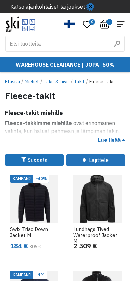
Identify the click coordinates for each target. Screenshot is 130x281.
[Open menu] (121, 24)
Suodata (37, 160)
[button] (70, 23)
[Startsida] (20, 24)
